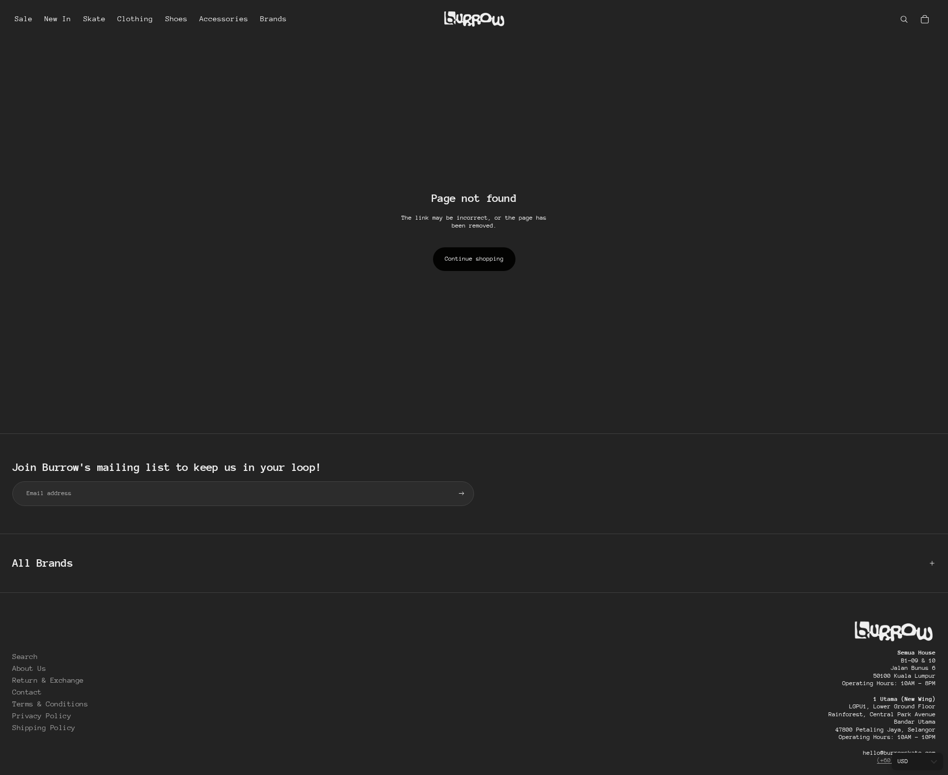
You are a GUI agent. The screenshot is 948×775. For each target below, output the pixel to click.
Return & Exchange (48, 680)
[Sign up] (462, 494)
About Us (29, 668)
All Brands (42, 563)
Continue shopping (474, 258)
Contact (27, 692)
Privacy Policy (41, 715)
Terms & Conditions (50, 703)
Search (25, 656)
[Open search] (904, 19)
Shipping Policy (44, 727)
